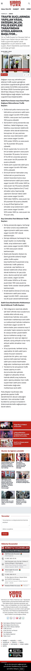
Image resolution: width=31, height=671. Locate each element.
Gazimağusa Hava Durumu (11, 625)
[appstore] (15, 651)
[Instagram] (14, 618)
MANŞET (16, 9)
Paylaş (5, 74)
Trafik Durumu (7, 628)
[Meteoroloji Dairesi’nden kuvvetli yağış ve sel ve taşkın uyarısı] (8, 494)
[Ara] (29, 3)
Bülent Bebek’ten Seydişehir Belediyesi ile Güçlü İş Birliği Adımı (23, 481)
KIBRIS (11, 13)
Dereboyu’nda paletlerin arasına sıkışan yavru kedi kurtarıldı (21, 502)
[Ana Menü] (2, 3)
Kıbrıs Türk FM (6, 9)
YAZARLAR (6, 642)
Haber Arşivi (6, 636)
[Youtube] (17, 618)
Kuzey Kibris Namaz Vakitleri (11, 627)
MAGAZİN (13, 640)
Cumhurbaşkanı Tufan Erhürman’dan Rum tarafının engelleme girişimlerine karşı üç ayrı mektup (7, 465)
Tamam (21, 669)
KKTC (23, 9)
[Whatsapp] (23, 618)
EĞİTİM (5, 646)
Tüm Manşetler (7, 632)
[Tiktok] (20, 618)
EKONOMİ (5, 644)
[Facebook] (8, 618)
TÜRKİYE (14, 642)
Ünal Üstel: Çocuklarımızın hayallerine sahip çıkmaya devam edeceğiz (21, 465)
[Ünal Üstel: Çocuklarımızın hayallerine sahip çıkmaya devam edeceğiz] (23, 457)
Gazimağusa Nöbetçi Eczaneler (12, 623)
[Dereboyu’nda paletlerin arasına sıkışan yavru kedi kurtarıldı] (23, 494)
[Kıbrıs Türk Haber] (15, 3)
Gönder (5, 534)
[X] (11, 618)
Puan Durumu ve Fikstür (10, 630)
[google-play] (15, 655)
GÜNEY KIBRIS (24, 644)
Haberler (4, 13)
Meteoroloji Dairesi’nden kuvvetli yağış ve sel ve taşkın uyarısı (7, 502)
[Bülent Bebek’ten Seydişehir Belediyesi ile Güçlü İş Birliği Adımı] (23, 474)
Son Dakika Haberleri (9, 634)
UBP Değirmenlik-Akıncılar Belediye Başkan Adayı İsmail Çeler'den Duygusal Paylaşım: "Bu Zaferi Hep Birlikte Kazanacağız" (7, 484)
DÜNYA (21, 642)
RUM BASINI (14, 644)
